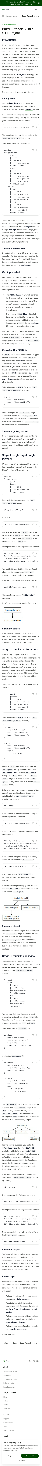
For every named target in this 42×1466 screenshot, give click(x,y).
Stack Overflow (8, 1430)
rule (21, 361)
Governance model (10, 1379)
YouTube (6, 1409)
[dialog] (21, 1452)
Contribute (7, 1375)
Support (6, 1419)
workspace (25, 265)
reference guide (19, 1329)
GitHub (5, 1401)
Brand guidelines (9, 1387)
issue (12, 4)
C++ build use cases (21, 1299)
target (28, 227)
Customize (21, 1461)
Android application (22, 1309)
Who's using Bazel (10, 1371)
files (22, 314)
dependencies (8, 379)
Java (11, 1309)
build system (21, 75)
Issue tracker (8, 1423)
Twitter (5, 1405)
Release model (8, 1383)
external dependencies (15, 1322)
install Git (29, 109)
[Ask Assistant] (36, 127)
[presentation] (21, 127)
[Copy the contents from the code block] (33, 127)
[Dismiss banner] (38, 3)
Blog (5, 1397)
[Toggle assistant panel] (36, 10)
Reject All (11, 1456)
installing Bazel (15, 103)
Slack (5, 1426)
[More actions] (39, 9)
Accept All (30, 1456)
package (12, 230)
